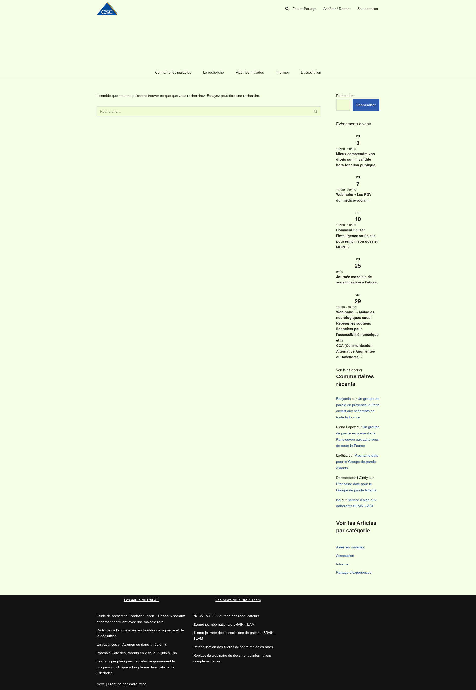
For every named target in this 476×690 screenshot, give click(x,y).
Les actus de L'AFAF (141, 600)
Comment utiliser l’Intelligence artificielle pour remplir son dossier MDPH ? (357, 238)
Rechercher (345, 96)
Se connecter (367, 9)
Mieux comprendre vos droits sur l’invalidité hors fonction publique (355, 159)
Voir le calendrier (349, 369)
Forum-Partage (304, 9)
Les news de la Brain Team (238, 600)
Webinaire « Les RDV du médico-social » (353, 197)
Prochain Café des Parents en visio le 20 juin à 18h (137, 653)
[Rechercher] (287, 8)
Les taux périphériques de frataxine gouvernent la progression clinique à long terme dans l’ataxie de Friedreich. (136, 667)
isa (338, 500)
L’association (311, 72)
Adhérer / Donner (337, 9)
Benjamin (343, 399)
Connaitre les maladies (173, 72)
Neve (101, 684)
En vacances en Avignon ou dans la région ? (131, 644)
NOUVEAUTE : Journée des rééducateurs (226, 616)
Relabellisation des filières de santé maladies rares (233, 647)
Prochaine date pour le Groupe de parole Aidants (357, 461)
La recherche (213, 72)
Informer (282, 72)
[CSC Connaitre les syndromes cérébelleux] (109, 8)
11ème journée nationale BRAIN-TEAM (224, 624)
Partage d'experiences (353, 572)
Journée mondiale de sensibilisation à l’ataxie (356, 279)
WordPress (137, 684)
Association (345, 556)
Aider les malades (250, 72)
